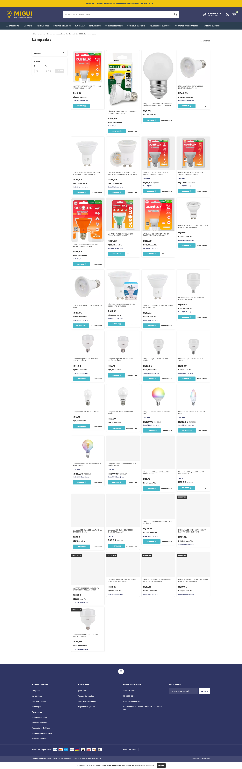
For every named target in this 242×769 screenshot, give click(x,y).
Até (46, 66)
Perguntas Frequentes (86, 706)
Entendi (161, 765)
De (35, 66)
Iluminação (80, 26)
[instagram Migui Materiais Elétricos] (121, 671)
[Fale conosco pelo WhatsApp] (228, 15)
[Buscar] (175, 14)
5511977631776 (129, 690)
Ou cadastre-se (214, 15)
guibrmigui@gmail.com (132, 701)
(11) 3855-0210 (129, 696)
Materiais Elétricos (211, 26)
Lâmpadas (28, 26)
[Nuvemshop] (201, 759)
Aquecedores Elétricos (160, 26)
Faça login (216, 13)
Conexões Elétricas (114, 26)
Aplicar (60, 71)
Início (34, 34)
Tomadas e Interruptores (186, 26)
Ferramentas (95, 26)
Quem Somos (83, 690)
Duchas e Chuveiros (62, 26)
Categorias (14, 26)
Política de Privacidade (87, 701)
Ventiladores (43, 26)
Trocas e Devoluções (86, 696)
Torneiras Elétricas (136, 26)
